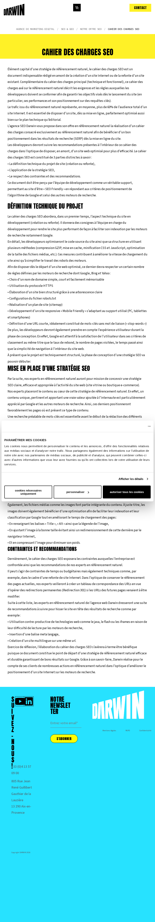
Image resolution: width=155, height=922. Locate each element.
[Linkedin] (29, 701)
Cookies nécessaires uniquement (28, 492)
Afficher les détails (131, 479)
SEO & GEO (67, 29)
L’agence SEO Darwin (22, 126)
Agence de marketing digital (35, 29)
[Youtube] (20, 701)
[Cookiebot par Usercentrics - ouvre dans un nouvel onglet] (134, 426)
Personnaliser (75, 492)
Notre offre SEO (91, 29)
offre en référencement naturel (89, 126)
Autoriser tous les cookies (127, 492)
